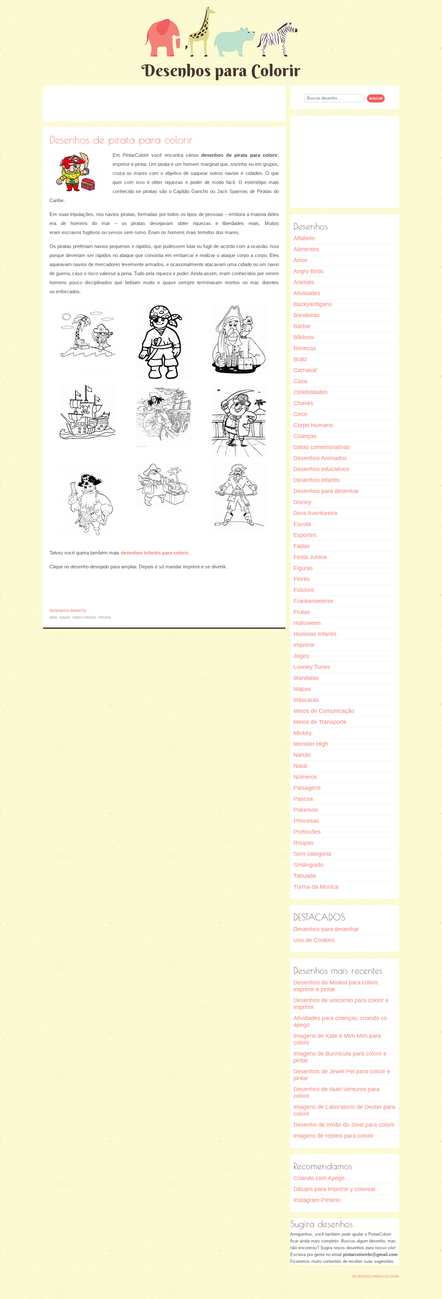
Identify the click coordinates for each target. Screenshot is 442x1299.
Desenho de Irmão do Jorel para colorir (343, 1125)
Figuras (303, 568)
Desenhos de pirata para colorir (121, 139)
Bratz (300, 359)
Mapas (302, 689)
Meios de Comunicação (323, 711)
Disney (302, 502)
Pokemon (305, 810)
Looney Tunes (311, 667)
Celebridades (310, 392)
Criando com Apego (319, 1178)
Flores (301, 579)
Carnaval (305, 370)
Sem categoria (312, 854)
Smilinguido (308, 865)
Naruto (302, 755)
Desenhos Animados (320, 458)
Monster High (310, 744)
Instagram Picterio (316, 1200)
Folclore (303, 590)
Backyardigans (312, 304)
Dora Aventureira (315, 513)
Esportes (304, 535)
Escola (302, 524)
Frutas (301, 612)
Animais (303, 282)
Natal (300, 766)
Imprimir (304, 645)
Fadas (301, 546)
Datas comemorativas (321, 447)
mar (53, 617)
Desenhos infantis (68, 611)
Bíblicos (303, 337)
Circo (300, 414)
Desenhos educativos (321, 469)
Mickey (302, 733)
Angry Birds (308, 271)
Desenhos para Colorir (221, 70)
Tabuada (304, 876)
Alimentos (306, 249)
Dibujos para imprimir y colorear (334, 1189)
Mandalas (306, 678)
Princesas (306, 821)
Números (305, 777)
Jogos (301, 656)
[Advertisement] (164, 103)
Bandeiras (306, 315)
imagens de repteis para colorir (333, 1136)
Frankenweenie (313, 601)
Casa (300, 381)
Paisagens (307, 788)
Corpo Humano (313, 425)
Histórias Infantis (315, 634)
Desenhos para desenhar (326, 491)
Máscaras (306, 700)
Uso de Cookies (314, 940)
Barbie (301, 326)
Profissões (307, 832)
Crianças (304, 436)
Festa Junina (310, 557)
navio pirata (84, 617)
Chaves (303, 403)
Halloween (307, 623)
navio (65, 617)
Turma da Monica (315, 887)
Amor (300, 260)
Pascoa (303, 799)
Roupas (303, 843)
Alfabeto (304, 238)
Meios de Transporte (320, 722)
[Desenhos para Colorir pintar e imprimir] (221, 31)
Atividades (306, 293)
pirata (104, 617)
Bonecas (304, 348)
